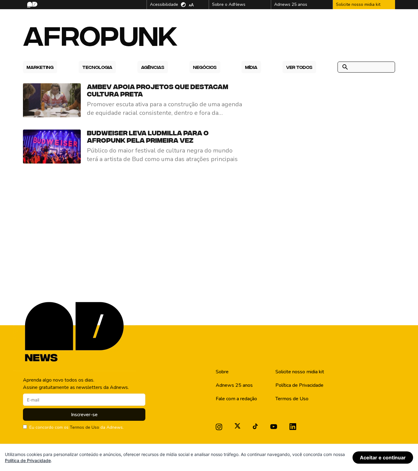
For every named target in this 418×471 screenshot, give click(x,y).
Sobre (222, 371)
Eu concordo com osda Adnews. (76, 427)
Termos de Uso (84, 427)
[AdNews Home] (31, 5)
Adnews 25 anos (234, 385)
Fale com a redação (236, 398)
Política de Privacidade (299, 385)
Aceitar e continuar (383, 457)
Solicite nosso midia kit (299, 371)
